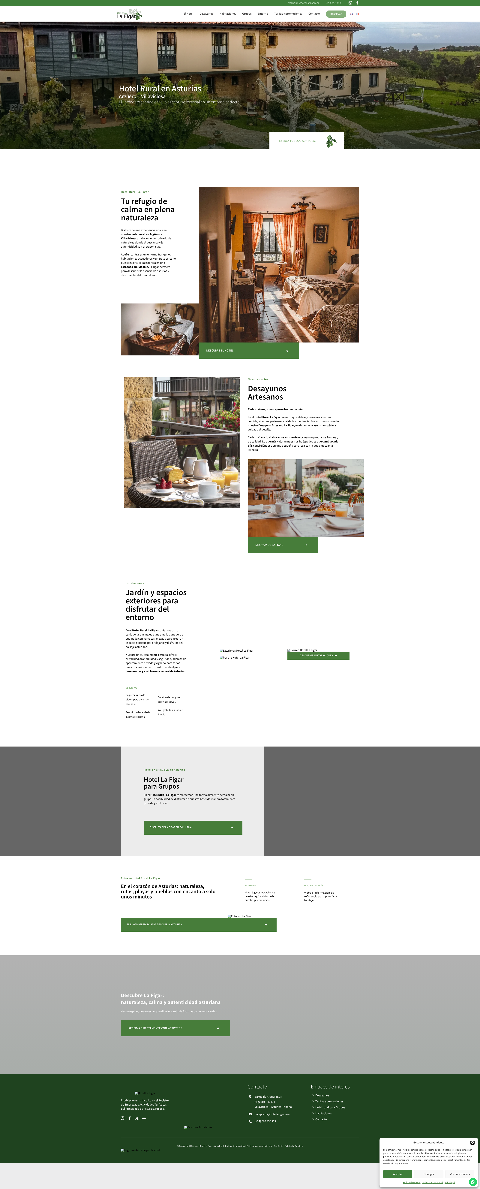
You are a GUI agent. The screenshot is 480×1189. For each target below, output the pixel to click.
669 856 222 (333, 3)
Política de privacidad (432, 1182)
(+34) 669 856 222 (265, 1121)
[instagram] (350, 3)
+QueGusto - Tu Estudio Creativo (287, 1146)
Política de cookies (412, 1182)
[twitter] (137, 1118)
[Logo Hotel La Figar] (145, 1093)
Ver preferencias (460, 1174)
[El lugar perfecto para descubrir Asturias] (199, 925)
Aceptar (398, 1174)
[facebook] (357, 3)
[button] (472, 1143)
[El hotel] (249, 351)
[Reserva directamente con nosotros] (175, 1028)
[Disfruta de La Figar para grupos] (193, 827)
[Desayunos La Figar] (283, 545)
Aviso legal (450, 1182)
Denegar (429, 1174)
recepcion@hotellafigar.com (303, 3)
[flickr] (144, 1118)
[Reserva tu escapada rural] (306, 140)
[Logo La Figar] (129, 9)
